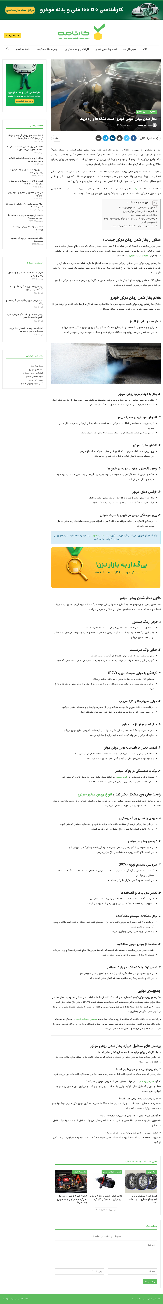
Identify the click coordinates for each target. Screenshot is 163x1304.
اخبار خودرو (151, 1171)
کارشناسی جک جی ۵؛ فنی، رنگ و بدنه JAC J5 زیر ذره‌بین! (26, 288)
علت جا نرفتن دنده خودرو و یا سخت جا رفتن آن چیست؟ (25, 217)
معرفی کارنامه (129, 49)
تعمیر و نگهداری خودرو (106, 49)
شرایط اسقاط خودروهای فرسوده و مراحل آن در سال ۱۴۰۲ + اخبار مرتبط (25, 137)
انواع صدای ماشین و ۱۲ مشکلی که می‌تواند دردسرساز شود (24, 205)
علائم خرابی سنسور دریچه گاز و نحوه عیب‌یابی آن (27, 240)
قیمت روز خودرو (36, 365)
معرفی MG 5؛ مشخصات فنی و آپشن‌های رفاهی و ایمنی (25, 274)
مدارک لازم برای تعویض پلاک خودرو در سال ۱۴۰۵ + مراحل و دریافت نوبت (24, 148)
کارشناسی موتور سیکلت (33, 373)
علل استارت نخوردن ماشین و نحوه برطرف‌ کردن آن (25, 194)
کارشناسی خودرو (36, 369)
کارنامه (135, 189)
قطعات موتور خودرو (138, 255)
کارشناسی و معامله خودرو (77, 49)
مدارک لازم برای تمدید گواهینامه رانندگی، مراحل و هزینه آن (26, 160)
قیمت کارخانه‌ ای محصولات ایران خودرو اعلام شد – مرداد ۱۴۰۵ (26, 182)
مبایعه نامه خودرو (36, 380)
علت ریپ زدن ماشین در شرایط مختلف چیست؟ (26, 228)
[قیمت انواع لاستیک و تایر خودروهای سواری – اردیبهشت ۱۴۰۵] (141, 1181)
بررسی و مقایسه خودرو (47, 49)
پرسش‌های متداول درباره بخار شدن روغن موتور (133, 225)
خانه (145, 49)
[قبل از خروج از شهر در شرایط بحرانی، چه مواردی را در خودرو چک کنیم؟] (71, 1181)
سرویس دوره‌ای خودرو (86, 1019)
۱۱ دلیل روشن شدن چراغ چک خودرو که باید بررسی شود (26, 171)
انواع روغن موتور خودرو (95, 794)
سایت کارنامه (12, 36)
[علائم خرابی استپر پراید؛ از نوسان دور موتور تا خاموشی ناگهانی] (106, 1181)
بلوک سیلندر (122, 777)
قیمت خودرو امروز (101, 535)
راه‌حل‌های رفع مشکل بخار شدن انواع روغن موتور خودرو (129, 218)
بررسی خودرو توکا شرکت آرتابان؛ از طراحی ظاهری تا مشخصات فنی (25, 316)
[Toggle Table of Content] (153, 203)
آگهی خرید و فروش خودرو (32, 383)
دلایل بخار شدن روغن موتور (142, 214)
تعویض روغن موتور (145, 1082)
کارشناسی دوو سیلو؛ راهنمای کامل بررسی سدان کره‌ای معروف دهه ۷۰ (25, 330)
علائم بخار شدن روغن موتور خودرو (139, 211)
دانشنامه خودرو (23, 49)
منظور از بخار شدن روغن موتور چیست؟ (137, 207)
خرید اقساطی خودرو (34, 376)
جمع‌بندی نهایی (148, 222)
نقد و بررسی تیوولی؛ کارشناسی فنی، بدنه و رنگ (24, 302)
